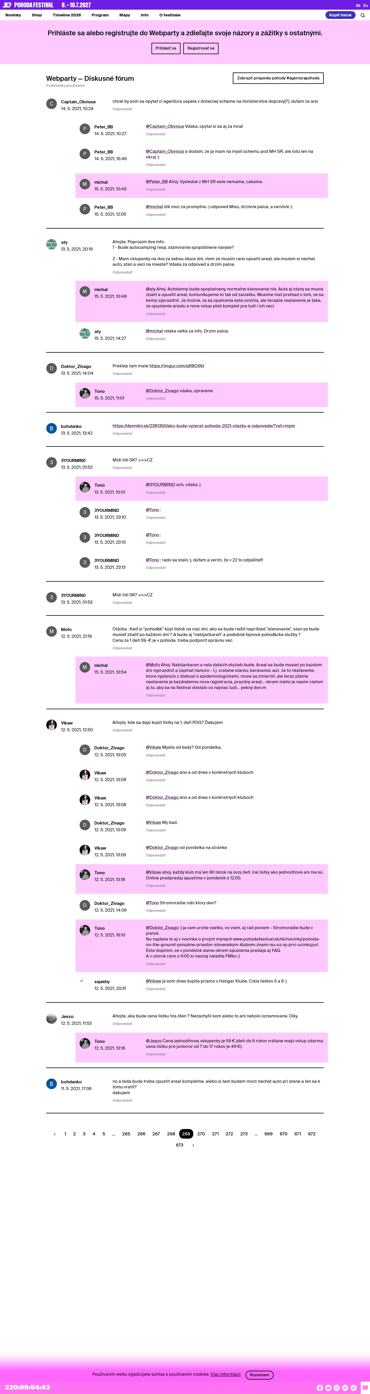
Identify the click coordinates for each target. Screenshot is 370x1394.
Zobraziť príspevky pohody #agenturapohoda (278, 78)
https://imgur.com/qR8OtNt (176, 365)
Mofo (66, 629)
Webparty (61, 78)
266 (141, 1133)
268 (171, 1133)
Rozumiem (259, 1375)
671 (297, 1133)
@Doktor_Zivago (162, 390)
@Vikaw (153, 747)
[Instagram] (336, 1388)
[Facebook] (320, 1388)
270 (201, 1133)
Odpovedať (122, 109)
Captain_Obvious (78, 101)
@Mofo (153, 664)
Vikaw (67, 722)
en (365, 5)
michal (101, 182)
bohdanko (71, 426)
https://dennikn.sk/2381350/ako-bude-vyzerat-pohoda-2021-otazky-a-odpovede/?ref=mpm (204, 425)
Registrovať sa (201, 48)
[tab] (37, 15)
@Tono (152, 509)
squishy (102, 981)
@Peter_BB (157, 181)
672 (312, 1133)
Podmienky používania (65, 85)
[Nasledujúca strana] (192, 1145)
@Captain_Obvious (165, 126)
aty (64, 242)
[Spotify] (345, 1388)
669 (269, 1133)
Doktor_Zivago (76, 366)
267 (156, 1133)
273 (244, 1133)
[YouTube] (328, 1388)
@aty (151, 288)
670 (284, 1133)
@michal (154, 206)
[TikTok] (353, 1388)
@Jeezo (154, 1040)
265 (126, 1133)
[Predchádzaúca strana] (55, 1134)
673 (179, 1145)
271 (215, 1133)
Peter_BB (103, 126)
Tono (99, 391)
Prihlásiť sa (166, 48)
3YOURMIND (73, 460)
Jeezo (67, 1016)
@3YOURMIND (160, 484)
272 (229, 1133)
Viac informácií (226, 1374)
